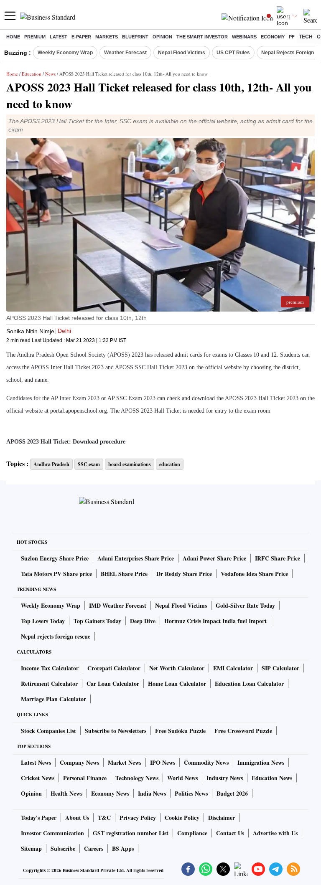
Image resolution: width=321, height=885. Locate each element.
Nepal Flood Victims (181, 53)
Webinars (244, 36)
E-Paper (81, 36)
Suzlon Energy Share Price (55, 558)
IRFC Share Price (277, 558)
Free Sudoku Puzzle (180, 730)
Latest (58, 36)
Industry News (224, 777)
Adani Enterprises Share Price (135, 558)
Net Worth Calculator (176, 668)
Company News (79, 762)
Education (31, 74)
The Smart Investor (202, 36)
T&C (104, 817)
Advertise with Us (275, 833)
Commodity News (206, 762)
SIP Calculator (280, 668)
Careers (93, 848)
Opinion (162, 36)
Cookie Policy (182, 817)
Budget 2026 (232, 793)
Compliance (192, 833)
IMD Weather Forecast (117, 605)
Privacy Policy (138, 817)
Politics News (191, 793)
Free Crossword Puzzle (243, 730)
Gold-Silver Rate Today (245, 605)
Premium (35, 36)
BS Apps (123, 848)
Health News (66, 793)
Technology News (136, 777)
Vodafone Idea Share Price (254, 573)
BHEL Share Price (124, 573)
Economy (273, 36)
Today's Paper (38, 817)
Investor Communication (52, 833)
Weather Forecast (125, 53)
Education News (272, 777)
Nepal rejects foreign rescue (55, 636)
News (50, 74)
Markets (106, 36)
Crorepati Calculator (113, 668)
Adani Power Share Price (214, 558)
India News (152, 793)
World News (182, 777)
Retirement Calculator (49, 683)
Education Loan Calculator (249, 683)
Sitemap (31, 848)
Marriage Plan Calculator (53, 699)
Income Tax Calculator (50, 668)
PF (292, 36)
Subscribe (63, 848)
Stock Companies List (48, 730)
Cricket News (37, 777)
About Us (77, 817)
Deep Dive (142, 620)
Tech (306, 37)
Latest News (36, 762)
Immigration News (260, 762)
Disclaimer (221, 817)
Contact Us (230, 833)
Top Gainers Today (97, 620)
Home (13, 36)
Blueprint (135, 36)
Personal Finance (85, 777)
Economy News (110, 793)
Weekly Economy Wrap (65, 53)
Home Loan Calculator (177, 683)
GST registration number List (130, 833)
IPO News (162, 762)
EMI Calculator (233, 668)
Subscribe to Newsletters (115, 730)
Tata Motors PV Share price (56, 573)
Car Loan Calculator (113, 683)
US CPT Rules (233, 53)
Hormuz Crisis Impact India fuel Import (215, 620)
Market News (124, 762)
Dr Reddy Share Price (184, 573)
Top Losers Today (43, 620)
